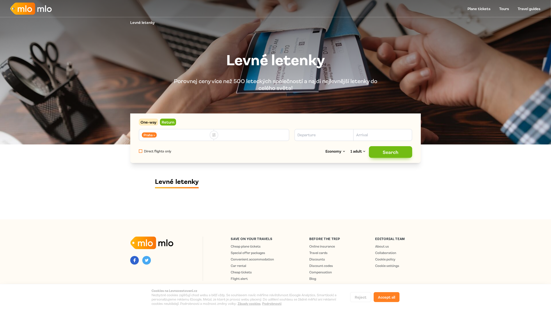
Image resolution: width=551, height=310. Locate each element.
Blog (312, 279)
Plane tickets (479, 8)
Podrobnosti (272, 303)
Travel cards (318, 253)
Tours (504, 8)
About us (382, 246)
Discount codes (321, 266)
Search (390, 152)
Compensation (320, 272)
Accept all (386, 297)
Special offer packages (248, 253)
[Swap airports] (214, 135)
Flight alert (239, 279)
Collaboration (385, 253)
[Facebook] (134, 260)
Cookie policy (385, 259)
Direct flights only (157, 151)
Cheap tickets (241, 272)
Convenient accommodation (252, 259)
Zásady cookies (249, 303)
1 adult (356, 151)
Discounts (317, 259)
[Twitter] (146, 260)
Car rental (238, 266)
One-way (148, 122)
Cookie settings (387, 266)
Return (168, 122)
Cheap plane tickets (246, 246)
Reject (361, 297)
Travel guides (529, 8)
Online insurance (322, 246)
